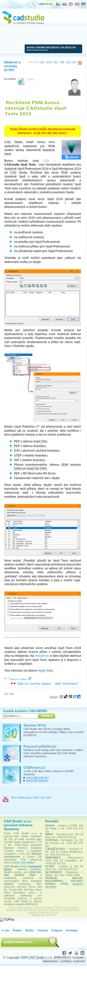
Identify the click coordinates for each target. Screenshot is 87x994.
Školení (33, 910)
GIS (68, 62)
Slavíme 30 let (34, 725)
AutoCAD (67, 910)
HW (74, 62)
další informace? (66, 683)
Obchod (42, 930)
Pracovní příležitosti (39, 746)
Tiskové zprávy (24, 908)
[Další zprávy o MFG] (21, 84)
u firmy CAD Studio (22, 862)
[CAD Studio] (23, 23)
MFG (49, 62)
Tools (45, 670)
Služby (29, 930)
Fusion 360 (43, 912)
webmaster (50, 961)
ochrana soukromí (73, 961)
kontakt (78, 957)
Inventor (32, 912)
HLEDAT (51, 915)
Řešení (58, 908)
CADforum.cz (34, 767)
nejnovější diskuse (37, 780)
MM (62, 62)
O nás (5, 930)
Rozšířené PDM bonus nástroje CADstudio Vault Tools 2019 (35, 108)
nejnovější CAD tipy (37, 777)
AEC (56, 62)
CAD (42, 62)
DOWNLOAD (38, 915)
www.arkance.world (37, 50)
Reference (55, 910)
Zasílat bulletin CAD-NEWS (25, 711)
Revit (76, 910)
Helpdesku (42, 655)
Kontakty (43, 910)
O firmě (11, 908)
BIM (26, 910)
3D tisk (54, 912)
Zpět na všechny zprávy (33, 683)
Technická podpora (43, 908)
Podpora (56, 930)
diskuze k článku (19, 679)
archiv (9, 69)
